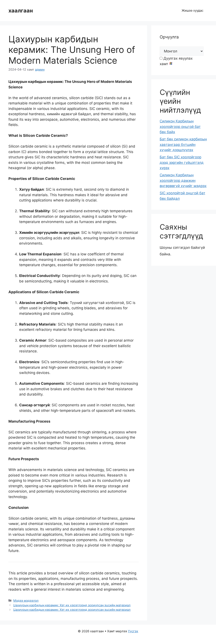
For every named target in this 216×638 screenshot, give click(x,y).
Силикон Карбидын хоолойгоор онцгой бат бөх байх (180, 126)
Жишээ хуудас (192, 10)
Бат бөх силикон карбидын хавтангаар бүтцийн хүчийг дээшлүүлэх (183, 144)
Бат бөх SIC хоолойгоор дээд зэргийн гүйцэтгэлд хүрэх (182, 162)
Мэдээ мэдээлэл (26, 600)
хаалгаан (20, 10)
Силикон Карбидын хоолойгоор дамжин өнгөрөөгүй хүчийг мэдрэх (183, 180)
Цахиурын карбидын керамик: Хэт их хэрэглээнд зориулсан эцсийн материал (72, 605)
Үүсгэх (133, 631)
